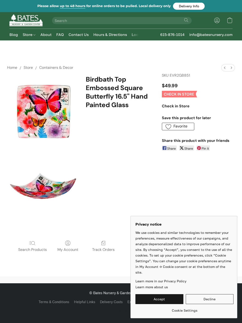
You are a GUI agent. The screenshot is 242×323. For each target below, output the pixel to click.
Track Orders (103, 249)
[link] (184, 308)
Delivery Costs (111, 302)
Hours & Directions (110, 34)
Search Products (32, 249)
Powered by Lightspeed (121, 310)
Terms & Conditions (54, 302)
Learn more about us (151, 287)
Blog (13, 34)
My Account (67, 249)
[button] (189, 6)
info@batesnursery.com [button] (211, 34)
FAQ (60, 34)
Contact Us (79, 34)
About (46, 34)
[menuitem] (224, 67)
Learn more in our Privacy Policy (160, 281)
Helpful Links (84, 302)
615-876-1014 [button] (172, 34)
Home (12, 67)
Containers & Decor (56, 67)
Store (28, 34)
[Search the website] (186, 20)
